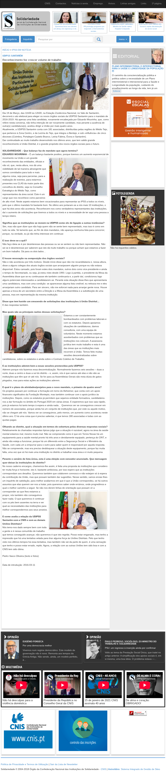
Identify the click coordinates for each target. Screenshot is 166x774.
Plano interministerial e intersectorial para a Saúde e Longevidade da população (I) (137, 68)
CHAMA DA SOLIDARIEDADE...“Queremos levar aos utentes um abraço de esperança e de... (66, 26)
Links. (144, 3)
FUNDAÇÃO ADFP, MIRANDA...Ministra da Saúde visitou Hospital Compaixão (122, 26)
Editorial (116, 91)
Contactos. (61, 3)
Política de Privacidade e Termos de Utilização (24, 764)
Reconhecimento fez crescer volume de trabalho (31, 60)
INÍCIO (5, 50)
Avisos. (112, 3)
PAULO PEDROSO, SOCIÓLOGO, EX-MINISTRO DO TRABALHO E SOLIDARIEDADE (130, 642)
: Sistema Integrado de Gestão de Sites (134, 769)
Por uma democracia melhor (37, 645)
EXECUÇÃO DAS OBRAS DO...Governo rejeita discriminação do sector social (151, 26)
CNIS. (48, 3)
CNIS (103, 769)
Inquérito (27, 39)
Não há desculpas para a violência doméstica (17, 702)
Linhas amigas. (128, 3)
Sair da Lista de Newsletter (64, 764)
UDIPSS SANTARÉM (12, 56)
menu (122, 39)
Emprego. (98, 3)
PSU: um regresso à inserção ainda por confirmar (130, 648)
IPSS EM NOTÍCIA (21, 50)
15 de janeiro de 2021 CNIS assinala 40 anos (101, 702)
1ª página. (157, 3)
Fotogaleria (11, 39)
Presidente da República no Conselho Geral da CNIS (60, 702)
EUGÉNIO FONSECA (33, 641)
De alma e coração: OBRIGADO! (137, 702)
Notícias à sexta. (80, 3)
